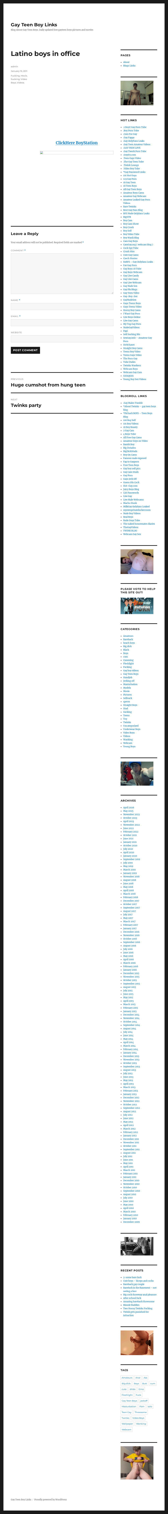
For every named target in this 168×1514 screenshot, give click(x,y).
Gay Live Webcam (132, 282)
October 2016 (130, 938)
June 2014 (128, 1035)
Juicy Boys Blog (131, 489)
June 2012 (128, 1118)
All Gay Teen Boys (132, 189)
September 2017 (131, 907)
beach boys (129, 643)
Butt (144, 1383)
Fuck (138, 1395)
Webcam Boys (130, 369)
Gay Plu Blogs (130, 289)
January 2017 (130, 928)
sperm (126, 701)
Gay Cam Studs (131, 472)
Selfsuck (127, 698)
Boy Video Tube (131, 234)
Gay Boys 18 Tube (132, 268)
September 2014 (131, 1025)
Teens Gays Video (132, 355)
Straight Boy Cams (132, 348)
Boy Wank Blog (131, 237)
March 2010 (129, 1211)
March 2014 (129, 1045)
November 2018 (131, 876)
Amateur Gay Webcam (134, 196)
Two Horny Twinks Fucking (137, 1308)
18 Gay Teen (129, 182)
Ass (145, 1377)
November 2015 (131, 976)
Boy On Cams (130, 454)
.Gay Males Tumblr (133, 403)
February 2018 (130, 897)
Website (16, 332)
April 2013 (128, 1083)
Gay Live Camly (131, 275)
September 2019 (131, 859)
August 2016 (129, 945)
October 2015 (130, 980)
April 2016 (128, 959)
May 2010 (128, 1204)
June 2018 (128, 883)
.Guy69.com (129, 154)
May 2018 (128, 887)
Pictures (127, 694)
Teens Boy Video (131, 351)
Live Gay (127, 496)
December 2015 (131, 973)
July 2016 (128, 949)
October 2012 (130, 1104)
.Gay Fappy (128, 137)
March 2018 (129, 894)
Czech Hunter (130, 258)
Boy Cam (127, 220)
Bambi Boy (128, 444)
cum (125, 656)
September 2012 (131, 1108)
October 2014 (130, 1021)
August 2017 (129, 911)
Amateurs (128, 636)
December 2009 (131, 1222)
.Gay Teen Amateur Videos (136, 144)
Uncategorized (130, 725)
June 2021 (128, 838)
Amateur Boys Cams (133, 192)
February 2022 (130, 831)
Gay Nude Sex (130, 286)
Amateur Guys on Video (135, 441)
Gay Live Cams (130, 279)
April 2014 (128, 1042)
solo (150, 1406)
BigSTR (127, 217)
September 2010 (131, 1191)
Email (16, 316)
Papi (125, 331)
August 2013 (129, 1070)
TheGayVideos (130, 527)
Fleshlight (128, 663)
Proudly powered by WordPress (50, 1499)
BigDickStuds (130, 451)
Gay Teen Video (131, 293)
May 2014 (128, 1039)
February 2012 (130, 1132)
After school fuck (132, 1298)
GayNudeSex (129, 299)
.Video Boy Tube (131, 168)
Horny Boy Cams (132, 310)
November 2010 (131, 1184)
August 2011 (129, 1153)
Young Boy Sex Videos (134, 379)
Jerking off (128, 681)
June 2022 (128, 828)
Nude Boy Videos (132, 513)
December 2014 (131, 1014)
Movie (24, 75)
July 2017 (128, 914)
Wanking (128, 739)
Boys (125, 653)
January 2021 (130, 842)
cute (124, 1389)
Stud (125, 708)
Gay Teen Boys (130, 674)
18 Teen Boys (130, 186)
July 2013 (127, 1073)
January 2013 (129, 1094)
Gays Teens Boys (132, 303)
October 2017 (130, 904)
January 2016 (130, 969)
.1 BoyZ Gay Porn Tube (134, 127)
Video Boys (129, 732)
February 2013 (130, 1090)
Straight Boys (130, 705)
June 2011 (128, 1159)
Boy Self (127, 230)
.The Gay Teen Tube (133, 161)
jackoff (143, 1400)
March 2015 (129, 1004)
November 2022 (131, 824)
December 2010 (131, 1180)
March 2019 (129, 869)
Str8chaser (129, 344)
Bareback (128, 639)
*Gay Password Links (134, 172)
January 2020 (130, 856)
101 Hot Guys (130, 175)
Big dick (127, 646)
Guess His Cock (131, 482)
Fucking (15, 75)
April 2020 (128, 852)
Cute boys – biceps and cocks (138, 1280)
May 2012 (128, 1121)
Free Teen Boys (131, 465)
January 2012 (130, 1135)
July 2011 (127, 1156)
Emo (141, 1389)
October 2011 (129, 1146)
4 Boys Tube (129, 434)
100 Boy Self (129, 420)
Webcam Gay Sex (132, 534)
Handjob (127, 677)
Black (126, 649)
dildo (132, 1389)
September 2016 (131, 942)
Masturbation (130, 684)
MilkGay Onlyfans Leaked (136, 506)
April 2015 (128, 1001)
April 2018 (128, 890)
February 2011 (130, 1173)
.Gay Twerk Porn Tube (134, 151)
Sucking (15, 79)
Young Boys (129, 746)
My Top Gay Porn (132, 324)
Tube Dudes (129, 362)
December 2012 (131, 1097)
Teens (126, 715)
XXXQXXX (128, 375)
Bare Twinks (129, 206)
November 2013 (131, 1059)
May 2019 (128, 866)
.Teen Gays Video (132, 158)
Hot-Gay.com (130, 485)
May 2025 (128, 811)
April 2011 (128, 1166)
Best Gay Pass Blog (133, 210)
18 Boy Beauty (130, 427)
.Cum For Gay (130, 134)
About (126, 62)
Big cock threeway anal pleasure (140, 1294)
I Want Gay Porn (131, 313)
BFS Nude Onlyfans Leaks (136, 213)
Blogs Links (129, 65)
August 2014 (129, 1028)
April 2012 (128, 1125)
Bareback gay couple (133, 1284)
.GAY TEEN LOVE (131, 148)
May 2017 (128, 918)
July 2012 (128, 1115)
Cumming (128, 660)
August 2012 (129, 1111)
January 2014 (130, 1052)
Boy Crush (128, 227)
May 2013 (128, 1080)
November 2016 (131, 935)
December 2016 (131, 932)
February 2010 (130, 1215)
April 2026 (128, 807)
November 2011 (131, 1142)
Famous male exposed (134, 458)
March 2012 (129, 1128)
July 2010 (128, 1197)
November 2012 (131, 1101)
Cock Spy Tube (130, 248)
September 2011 (131, 1149)
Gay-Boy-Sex (130, 296)
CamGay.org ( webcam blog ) (138, 244)
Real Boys (128, 517)
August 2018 (129, 880)
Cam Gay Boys (130, 241)
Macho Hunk (130, 503)
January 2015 (130, 1011)
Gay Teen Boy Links (34, 24)
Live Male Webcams (133, 499)
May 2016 (128, 956)
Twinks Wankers (132, 365)
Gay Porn (128, 475)
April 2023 (128, 821)
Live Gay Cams (130, 320)
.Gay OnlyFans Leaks (134, 141)
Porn (142, 1406)
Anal (138, 1377)
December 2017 (131, 900)
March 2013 (129, 1087)
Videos (20, 82)
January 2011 (129, 1177)
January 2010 (130, 1218)
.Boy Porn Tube (131, 130)
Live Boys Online (131, 317)
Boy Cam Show (131, 224)
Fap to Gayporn (131, 461)
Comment (18, 250)
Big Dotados (129, 448)
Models (127, 687)
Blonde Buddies (131, 1305)
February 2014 (130, 1049)
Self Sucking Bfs (131, 334)
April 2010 (128, 1208)
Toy (125, 719)
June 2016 (128, 952)
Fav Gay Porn (130, 265)
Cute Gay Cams (130, 255)
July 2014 (128, 1032)
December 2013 (131, 1056)
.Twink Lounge (131, 165)
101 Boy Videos (130, 423)
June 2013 (128, 1077)
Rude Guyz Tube (131, 520)
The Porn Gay (130, 358)
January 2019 (130, 873)
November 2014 (131, 1018)
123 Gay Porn (130, 179)
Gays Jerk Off (130, 479)
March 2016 (129, 963)
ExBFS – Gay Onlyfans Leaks (138, 262)
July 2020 (128, 849)
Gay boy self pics (131, 468)
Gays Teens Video (132, 306)
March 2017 (129, 921)
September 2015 (131, 983)
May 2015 (128, 997)
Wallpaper (127, 1423)
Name (15, 300)
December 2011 (131, 1139)
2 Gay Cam (128, 430)
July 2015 (128, 990)
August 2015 (129, 987)
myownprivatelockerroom (137, 510)
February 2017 (130, 925)
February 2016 (130, 966)
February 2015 (130, 1007)
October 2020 (130, 845)
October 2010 (130, 1187)
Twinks (127, 722)
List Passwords (131, 492)
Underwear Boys (131, 729)
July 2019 (128, 862)
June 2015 (128, 994)
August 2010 (129, 1194)
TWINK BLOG (130, 530)
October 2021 (130, 835)
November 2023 (131, 814)
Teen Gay (126, 1412)
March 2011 (129, 1170)
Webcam (127, 743)
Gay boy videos (131, 670)
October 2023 (130, 818)
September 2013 (131, 1066)
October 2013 (130, 1063)
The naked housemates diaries (139, 523)
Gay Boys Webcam (132, 272)
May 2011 (128, 1163)
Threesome (141, 1412)
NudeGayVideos (131, 327)
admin (14, 66)
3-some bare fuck (132, 1277)
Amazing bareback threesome (138, 1301)
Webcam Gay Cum (132, 372)
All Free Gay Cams (132, 437)
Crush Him (129, 251)
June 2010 (128, 1201)
